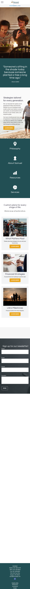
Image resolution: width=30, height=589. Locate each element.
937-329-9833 (16, 569)
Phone (3, 366)
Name (3, 348)
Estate (15, 588)
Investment (15, 586)
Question (3, 375)
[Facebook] (15, 579)
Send (4, 388)
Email (2, 357)
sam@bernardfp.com (15, 576)
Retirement (15, 584)
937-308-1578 (17, 568)
